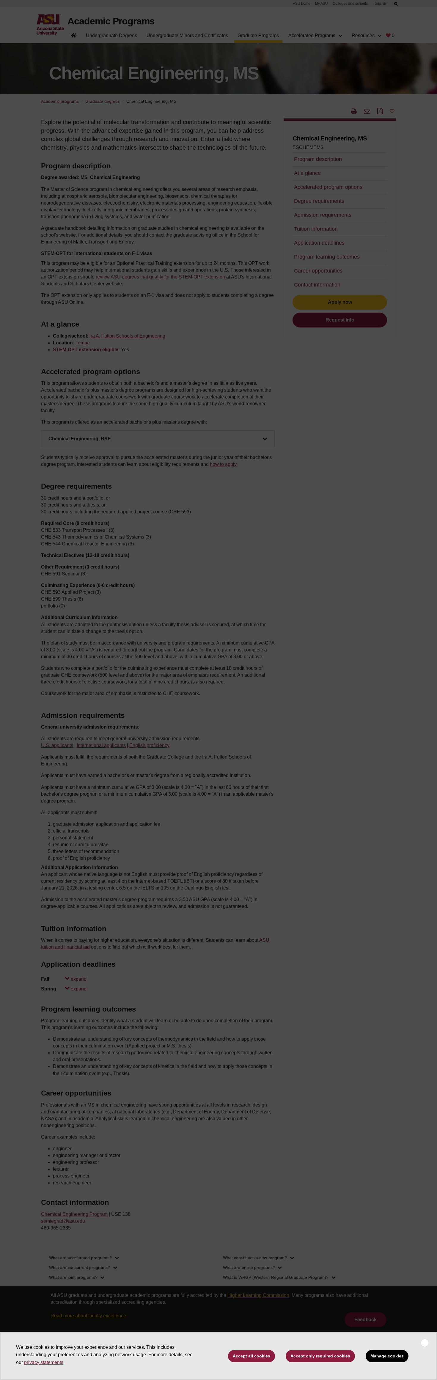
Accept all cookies (251, 1356)
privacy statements (43, 1362)
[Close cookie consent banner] (425, 1343)
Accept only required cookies (320, 1356)
